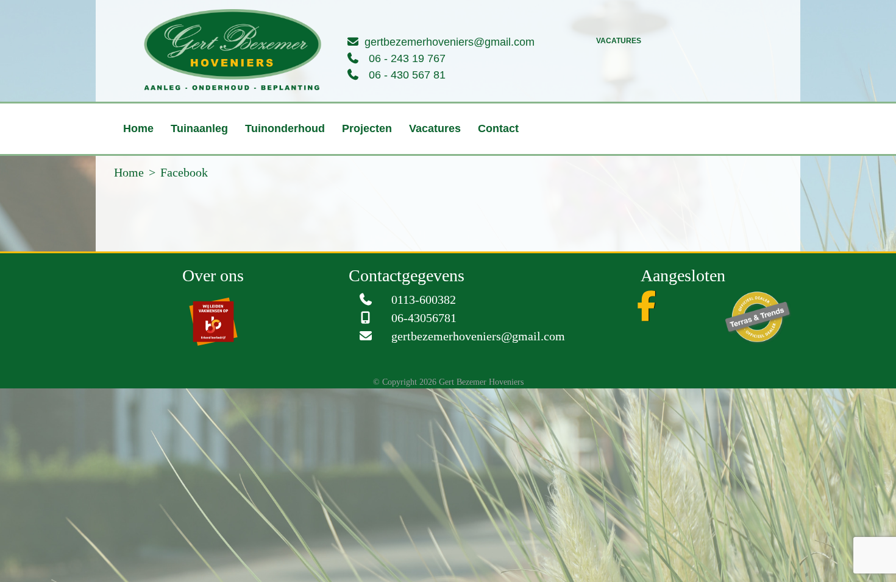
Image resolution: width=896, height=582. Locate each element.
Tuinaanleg (192, 159)
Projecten (345, 159)
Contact (461, 159)
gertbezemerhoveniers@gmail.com (449, 42)
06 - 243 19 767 (407, 58)
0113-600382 (423, 330)
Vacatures (618, 41)
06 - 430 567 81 (407, 75)
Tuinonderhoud (270, 159)
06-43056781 (424, 348)
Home (138, 159)
